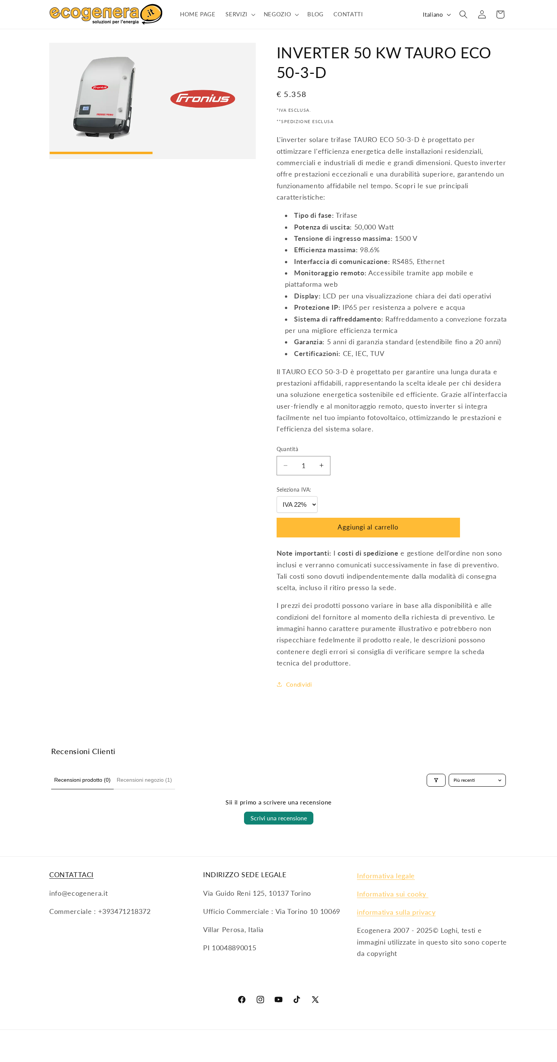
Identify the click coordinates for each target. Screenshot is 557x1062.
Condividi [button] (299, 684)
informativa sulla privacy (396, 912)
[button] (240, 14)
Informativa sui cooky (393, 894)
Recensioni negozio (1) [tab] (144, 780)
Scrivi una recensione (278, 817)
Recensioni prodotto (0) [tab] (82, 780)
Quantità (288, 449)
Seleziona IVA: (294, 489)
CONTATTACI (71, 874)
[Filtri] (436, 780)
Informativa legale (386, 876)
